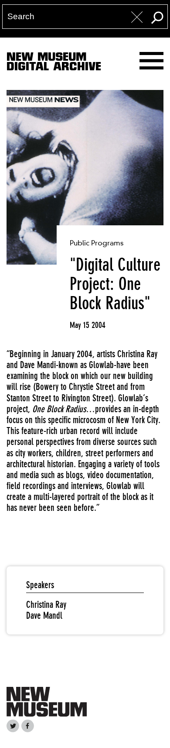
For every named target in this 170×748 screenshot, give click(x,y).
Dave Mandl (44, 615)
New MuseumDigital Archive (54, 63)
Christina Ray (46, 604)
